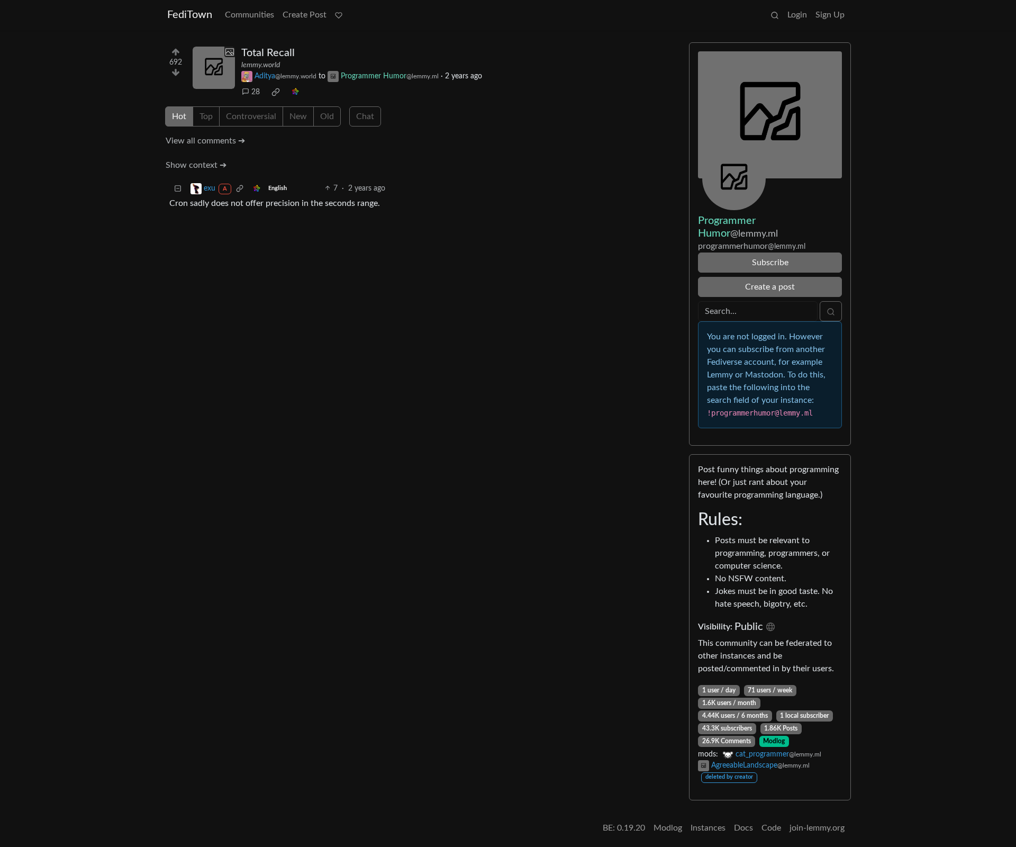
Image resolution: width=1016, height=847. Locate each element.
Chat (365, 116)
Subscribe (770, 262)
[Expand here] (214, 68)
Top (206, 116)
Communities (249, 15)
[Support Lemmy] (339, 14)
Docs (743, 828)
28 (255, 92)
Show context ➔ (196, 165)
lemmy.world (260, 65)
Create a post (770, 287)
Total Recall (268, 53)
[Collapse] (177, 189)
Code (771, 828)
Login (797, 15)
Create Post (304, 15)
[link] (276, 92)
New (298, 116)
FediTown (189, 15)
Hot (179, 116)
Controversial (251, 116)
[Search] (774, 14)
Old (327, 116)
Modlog (774, 741)
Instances (708, 828)
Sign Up (830, 15)
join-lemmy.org (817, 828)
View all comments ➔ (205, 141)
